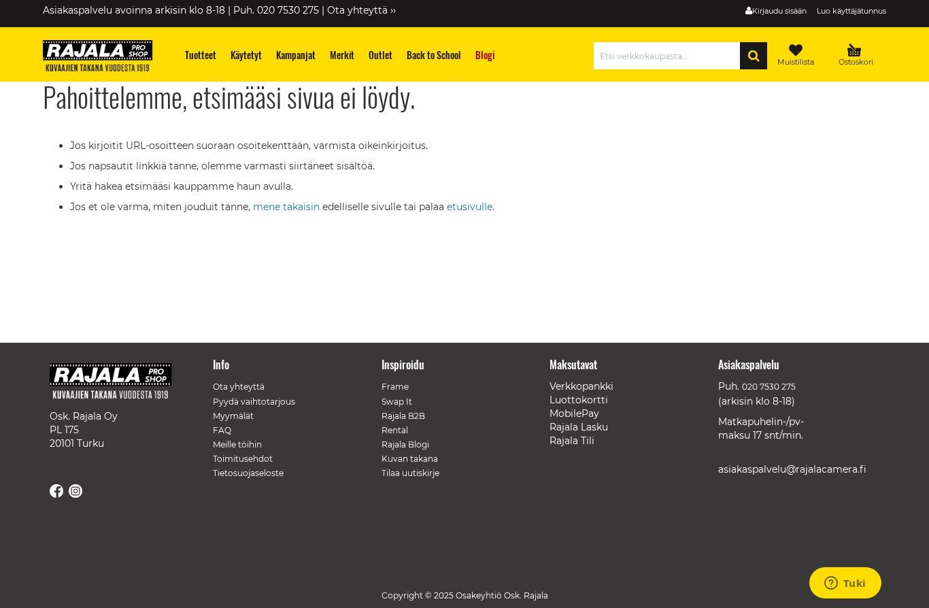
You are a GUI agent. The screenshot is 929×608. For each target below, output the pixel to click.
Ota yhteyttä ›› (361, 10)
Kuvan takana (410, 459)
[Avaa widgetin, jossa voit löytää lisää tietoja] (845, 584)
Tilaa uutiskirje (410, 473)
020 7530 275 (769, 387)
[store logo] (104, 57)
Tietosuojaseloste (248, 473)
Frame (395, 387)
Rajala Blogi (405, 444)
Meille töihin (237, 444)
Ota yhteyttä (239, 387)
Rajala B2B (403, 416)
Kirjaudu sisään (779, 11)
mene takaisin (287, 207)
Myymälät (233, 416)
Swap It (397, 401)
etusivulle (469, 207)
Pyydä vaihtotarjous (254, 401)
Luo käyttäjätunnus (851, 11)
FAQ (222, 430)
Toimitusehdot (243, 459)
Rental (395, 430)
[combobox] (670, 55)
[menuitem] (201, 55)
